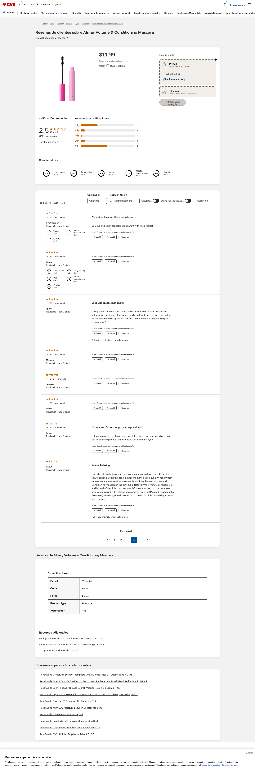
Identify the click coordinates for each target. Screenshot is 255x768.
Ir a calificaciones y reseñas (50, 37)
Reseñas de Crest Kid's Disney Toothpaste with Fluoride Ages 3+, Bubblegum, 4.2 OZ (86, 674)
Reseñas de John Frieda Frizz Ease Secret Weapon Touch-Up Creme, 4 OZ (80, 687)
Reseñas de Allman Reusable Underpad (61, 714)
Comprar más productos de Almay (58, 650)
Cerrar (249, 753)
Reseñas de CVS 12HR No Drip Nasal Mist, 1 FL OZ (67, 734)
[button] (156, 201)
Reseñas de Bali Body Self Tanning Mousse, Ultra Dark (69, 720)
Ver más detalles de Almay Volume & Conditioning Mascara (71, 644)
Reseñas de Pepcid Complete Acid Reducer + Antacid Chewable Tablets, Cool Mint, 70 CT (89, 694)
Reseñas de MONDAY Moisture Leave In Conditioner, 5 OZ (71, 707)
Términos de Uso (229, 765)
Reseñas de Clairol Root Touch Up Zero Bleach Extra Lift (70, 727)
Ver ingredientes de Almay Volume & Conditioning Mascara (71, 638)
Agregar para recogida (173, 103)
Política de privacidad (210, 765)
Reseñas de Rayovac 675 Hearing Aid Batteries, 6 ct (68, 701)
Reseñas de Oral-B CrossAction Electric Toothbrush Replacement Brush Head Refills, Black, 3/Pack (93, 681)
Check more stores (174, 79)
